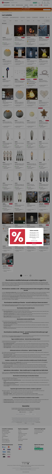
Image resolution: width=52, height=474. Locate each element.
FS (34, 240)
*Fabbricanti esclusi (34, 244)
